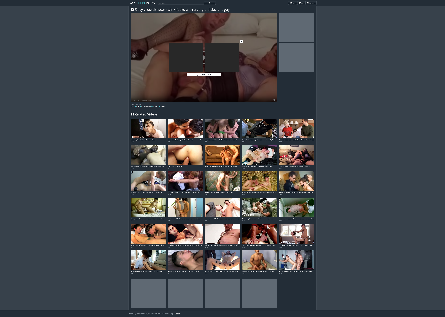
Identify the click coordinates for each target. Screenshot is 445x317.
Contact (177, 314)
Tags (302, 3)
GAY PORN (142, 2)
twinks (162, 106)
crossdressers (146, 106)
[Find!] (210, 3)
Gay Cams (311, 3)
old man (155, 106)
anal (137, 106)
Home (293, 3)
